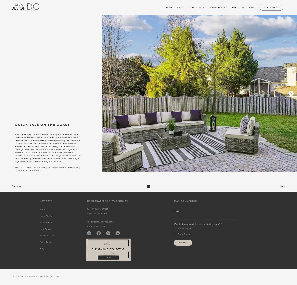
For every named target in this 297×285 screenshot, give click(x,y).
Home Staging (46, 216)
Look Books (45, 229)
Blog (42, 248)
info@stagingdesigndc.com (100, 222)
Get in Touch (46, 242)
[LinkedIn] (118, 233)
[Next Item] (291, 93)
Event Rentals (46, 222)
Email (177, 211)
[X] (108, 233)
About (42, 209)
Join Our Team (47, 235)
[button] (181, 7)
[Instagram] (89, 233)
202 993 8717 (98, 226)
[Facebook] (99, 233)
